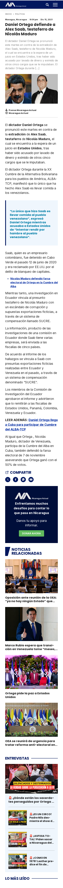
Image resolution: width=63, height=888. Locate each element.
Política (20, 14)
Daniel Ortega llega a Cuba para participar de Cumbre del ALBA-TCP (31, 424)
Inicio (8, 14)
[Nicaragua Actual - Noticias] (15, 4)
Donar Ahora (31, 533)
